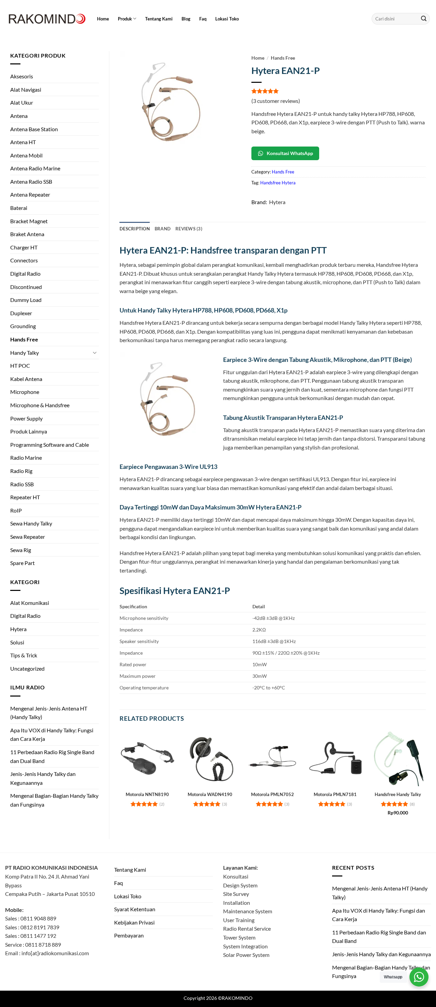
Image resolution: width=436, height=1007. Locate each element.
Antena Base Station (34, 129)
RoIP (16, 510)
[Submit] (424, 19)
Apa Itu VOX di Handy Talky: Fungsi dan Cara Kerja (51, 734)
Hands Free (24, 339)
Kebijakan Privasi (134, 922)
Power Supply (26, 418)
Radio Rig (21, 471)
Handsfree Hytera (278, 182)
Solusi (17, 642)
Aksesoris (21, 76)
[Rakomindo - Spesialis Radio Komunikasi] (46, 19)
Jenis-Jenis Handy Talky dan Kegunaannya (43, 778)
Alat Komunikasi (29, 602)
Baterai (18, 207)
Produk (125, 18)
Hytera (18, 629)
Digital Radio (25, 273)
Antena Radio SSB (31, 181)
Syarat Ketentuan (134, 909)
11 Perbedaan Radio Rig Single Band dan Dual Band (52, 756)
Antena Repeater (30, 194)
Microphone (24, 391)
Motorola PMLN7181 (335, 794)
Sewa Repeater (27, 536)
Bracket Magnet (29, 221)
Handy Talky (24, 352)
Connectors (24, 260)
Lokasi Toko (227, 18)
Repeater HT (25, 497)
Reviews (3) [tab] (188, 228)
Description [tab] (135, 228)
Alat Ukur (21, 102)
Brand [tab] (163, 228)
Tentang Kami (159, 18)
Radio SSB (22, 484)
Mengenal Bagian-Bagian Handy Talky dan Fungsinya (54, 800)
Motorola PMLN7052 (272, 794)
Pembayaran (129, 935)
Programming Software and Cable (49, 444)
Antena (19, 115)
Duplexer (21, 313)
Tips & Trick (23, 655)
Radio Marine (26, 457)
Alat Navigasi (25, 89)
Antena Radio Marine (35, 168)
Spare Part (22, 563)
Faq (202, 18)
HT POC (20, 365)
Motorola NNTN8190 (147, 794)
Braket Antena (27, 234)
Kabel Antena (26, 379)
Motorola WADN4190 (210, 794)
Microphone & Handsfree (39, 405)
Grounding (23, 326)
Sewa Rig (20, 550)
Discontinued (26, 287)
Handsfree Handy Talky (398, 794)
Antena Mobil (26, 155)
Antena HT (23, 142)
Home (103, 18)
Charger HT (23, 247)
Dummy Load (26, 299)
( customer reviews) (275, 100)
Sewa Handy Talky (31, 523)
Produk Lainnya (28, 431)
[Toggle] (95, 352)
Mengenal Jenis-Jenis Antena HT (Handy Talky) (48, 712)
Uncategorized (27, 668)
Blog (186, 18)
